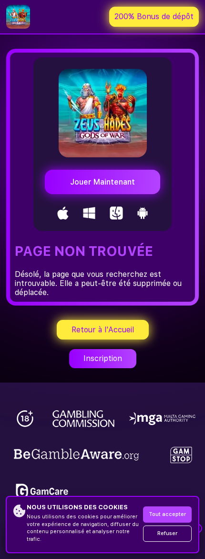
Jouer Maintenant (102, 181)
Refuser (167, 533)
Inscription (102, 358)
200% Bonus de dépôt (154, 16)
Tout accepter (167, 514)
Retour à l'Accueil (103, 329)
